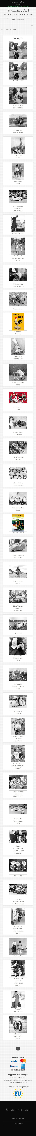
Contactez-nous (15, 1)
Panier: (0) (18, 4)
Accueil (7, 1)
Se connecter (15, 2)
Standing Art (18, 10)
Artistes (7, 29)
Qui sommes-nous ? (25, 1)
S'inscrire (22, 2)
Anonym (14, 29)
